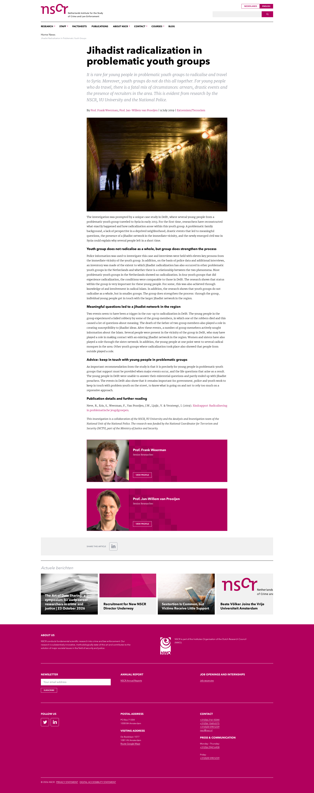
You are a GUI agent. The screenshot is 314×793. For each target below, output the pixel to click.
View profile (142, 475)
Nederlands (250, 6)
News (52, 34)
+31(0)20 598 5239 (209, 727)
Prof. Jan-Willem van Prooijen (138, 110)
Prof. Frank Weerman (104, 110)
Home (44, 34)
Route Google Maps (130, 743)
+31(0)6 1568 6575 (209, 723)
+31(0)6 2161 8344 (209, 720)
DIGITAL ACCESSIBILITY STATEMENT (98, 782)
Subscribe (49, 690)
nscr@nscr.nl (206, 730)
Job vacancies (207, 680)
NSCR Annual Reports (131, 680)
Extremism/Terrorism (191, 110)
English (266, 6)
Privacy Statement (67, 782)
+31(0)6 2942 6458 (209, 747)
